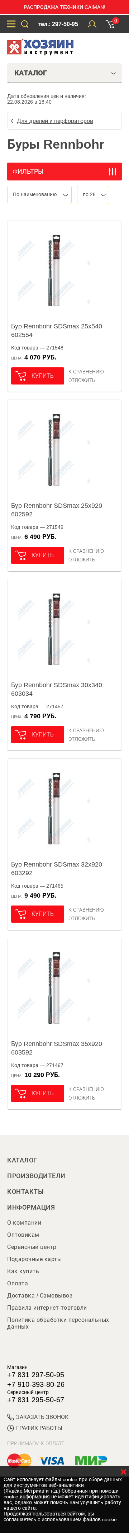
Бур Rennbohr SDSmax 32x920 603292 (56, 869)
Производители (36, 1176)
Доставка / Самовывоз (39, 1296)
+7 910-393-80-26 (35, 1384)
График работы (39, 1428)
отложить (81, 380)
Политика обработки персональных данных (58, 1323)
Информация (31, 1207)
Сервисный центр (32, 1247)
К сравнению (86, 371)
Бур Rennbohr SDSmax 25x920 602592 (56, 510)
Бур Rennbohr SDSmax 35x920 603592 (56, 1048)
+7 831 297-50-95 (35, 1375)
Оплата (17, 1283)
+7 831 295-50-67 (35, 1400)
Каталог (22, 1160)
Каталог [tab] (30, 73)
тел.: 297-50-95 (58, 24)
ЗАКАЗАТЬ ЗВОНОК (42, 1417)
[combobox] (39, 195)
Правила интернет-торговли (47, 1308)
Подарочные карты (34, 1259)
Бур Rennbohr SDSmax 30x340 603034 (56, 689)
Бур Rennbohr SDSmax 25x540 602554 (56, 330)
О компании (24, 1223)
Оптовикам (23, 1235)
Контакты (25, 1191)
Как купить (23, 1271)
